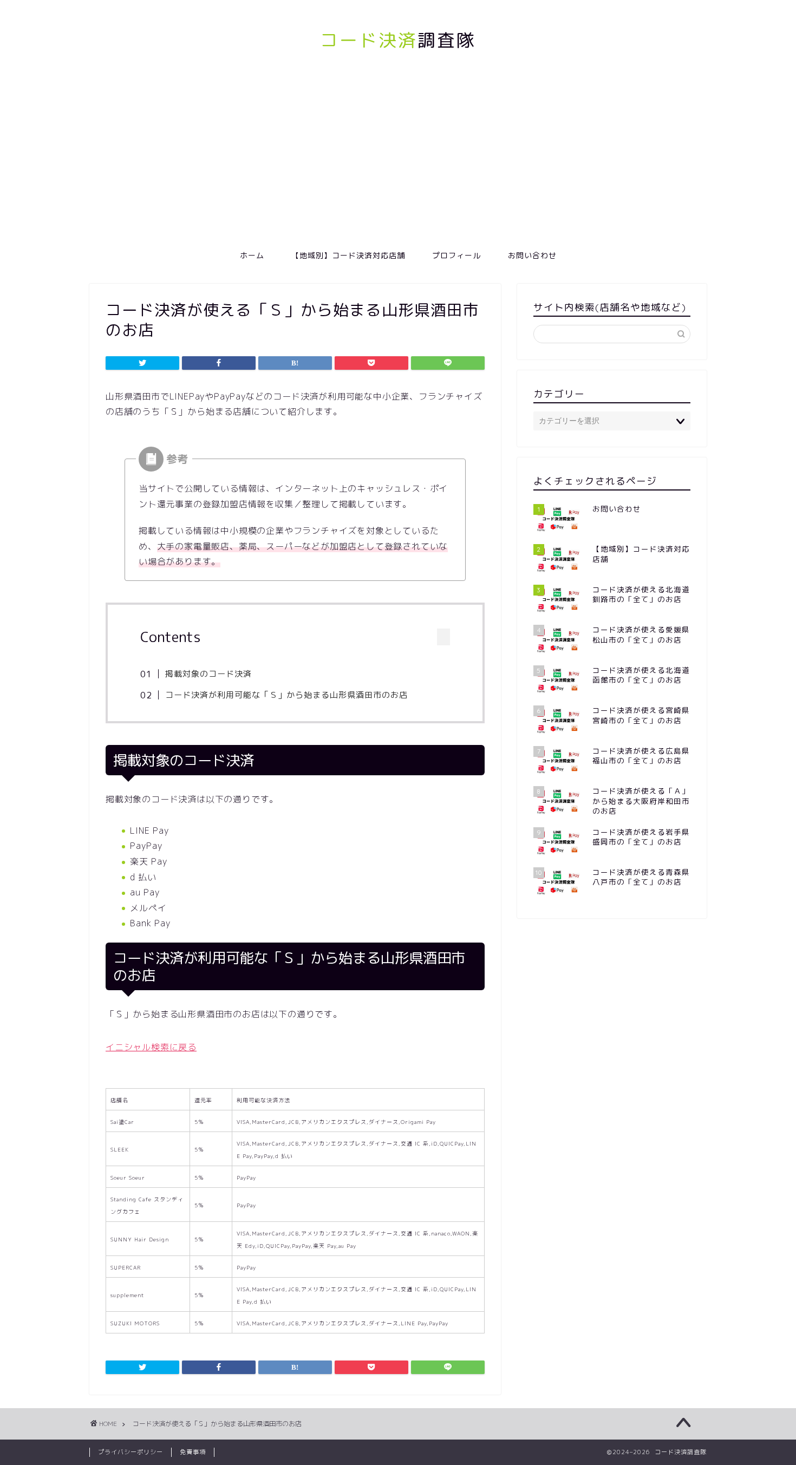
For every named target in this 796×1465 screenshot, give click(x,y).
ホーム (252, 255)
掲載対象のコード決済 (208, 673)
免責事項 (193, 1452)
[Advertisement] (398, 161)
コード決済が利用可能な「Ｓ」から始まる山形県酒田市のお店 (286, 695)
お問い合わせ (532, 255)
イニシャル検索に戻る (151, 1047)
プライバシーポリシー (130, 1452)
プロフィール (456, 255)
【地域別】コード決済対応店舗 (348, 255)
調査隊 (398, 40)
